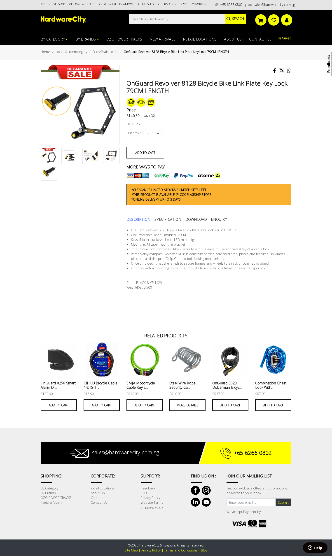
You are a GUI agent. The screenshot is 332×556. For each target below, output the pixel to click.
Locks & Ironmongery (71, 52)
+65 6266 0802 (230, 4)
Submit (283, 502)
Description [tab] (138, 219)
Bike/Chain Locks (105, 52)
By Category (53, 39)
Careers (96, 498)
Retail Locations (199, 39)
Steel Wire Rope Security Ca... (182, 385)
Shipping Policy (152, 507)
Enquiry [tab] (219, 219)
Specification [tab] (167, 219)
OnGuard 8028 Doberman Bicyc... (227, 385)
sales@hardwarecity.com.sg (273, 4)
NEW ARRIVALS (162, 39)
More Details (187, 405)
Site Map (131, 550)
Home (45, 52)
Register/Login (51, 502)
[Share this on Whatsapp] (287, 71)
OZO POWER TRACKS (124, 39)
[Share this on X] (281, 68)
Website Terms (152, 502)
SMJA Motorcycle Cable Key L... (140, 385)
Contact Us (260, 39)
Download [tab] (196, 219)
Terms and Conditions (180, 550)
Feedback (148, 488)
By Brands (86, 39)
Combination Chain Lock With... (270, 385)
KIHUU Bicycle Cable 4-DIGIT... (100, 385)
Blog (204, 550)
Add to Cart (145, 153)
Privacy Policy (150, 498)
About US (233, 39)
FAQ (144, 493)
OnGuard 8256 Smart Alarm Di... (58, 385)
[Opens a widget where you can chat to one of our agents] (315, 548)
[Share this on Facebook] (274, 71)
